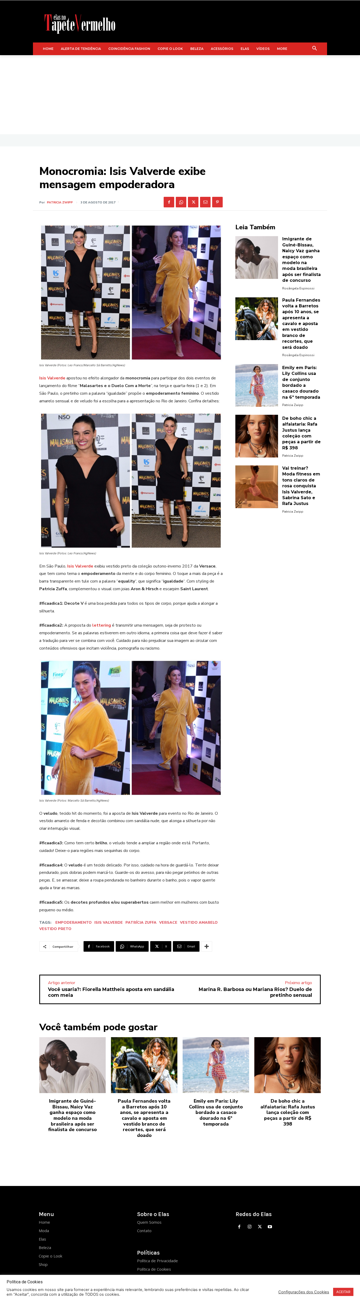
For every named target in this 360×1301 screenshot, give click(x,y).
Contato (144, 1230)
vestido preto (55, 928)
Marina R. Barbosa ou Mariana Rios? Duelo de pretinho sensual (255, 992)
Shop (43, 1264)
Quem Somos (149, 1222)
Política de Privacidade (157, 1260)
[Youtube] (270, 1227)
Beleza (45, 1247)
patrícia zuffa (141, 922)
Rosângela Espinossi (298, 288)
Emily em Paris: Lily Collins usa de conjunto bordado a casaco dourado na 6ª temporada (216, 1112)
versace (168, 922)
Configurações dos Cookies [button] (303, 1292)
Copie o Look (50, 1256)
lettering (101, 625)
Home (44, 1222)
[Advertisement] (180, 95)
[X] (193, 202)
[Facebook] (169, 202)
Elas (42, 1239)
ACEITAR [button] (343, 1292)
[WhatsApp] (181, 202)
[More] (206, 946)
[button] (314, 48)
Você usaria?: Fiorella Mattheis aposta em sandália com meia (111, 992)
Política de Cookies (154, 1269)
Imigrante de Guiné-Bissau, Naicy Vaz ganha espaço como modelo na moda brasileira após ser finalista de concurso (72, 1115)
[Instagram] (249, 1227)
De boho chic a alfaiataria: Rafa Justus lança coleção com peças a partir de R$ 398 (287, 1112)
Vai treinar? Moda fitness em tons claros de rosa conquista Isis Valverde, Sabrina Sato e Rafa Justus (301, 486)
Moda (44, 1230)
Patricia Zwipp (60, 202)
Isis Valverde (52, 378)
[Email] (205, 202)
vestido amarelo (199, 922)
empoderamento (73, 922)
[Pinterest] (217, 202)
